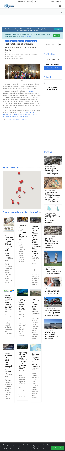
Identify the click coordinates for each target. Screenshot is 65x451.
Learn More (27, 36)
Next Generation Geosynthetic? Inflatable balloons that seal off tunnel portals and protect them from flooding (20, 114)
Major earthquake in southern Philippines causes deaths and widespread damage (52, 313)
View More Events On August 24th (54, 68)
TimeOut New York (21, 119)
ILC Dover (32, 91)
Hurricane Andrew (52, 65)
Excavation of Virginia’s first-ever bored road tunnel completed (36, 360)
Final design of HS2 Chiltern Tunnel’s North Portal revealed (35, 305)
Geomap (29, 1)
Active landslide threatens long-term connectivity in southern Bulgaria (52, 171)
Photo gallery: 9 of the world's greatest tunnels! (22, 303)
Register (56, 35)
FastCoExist (12, 119)
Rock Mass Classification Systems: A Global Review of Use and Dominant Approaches (51, 242)
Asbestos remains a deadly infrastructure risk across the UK (52, 291)
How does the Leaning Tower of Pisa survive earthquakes (53, 271)
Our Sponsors (21, 1)
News (25, 12)
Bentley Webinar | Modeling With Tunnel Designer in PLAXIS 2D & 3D (8, 301)
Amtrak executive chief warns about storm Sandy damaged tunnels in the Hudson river (8, 363)
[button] (16, 192)
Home (20, 12)
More (58, 29)
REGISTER (58, 1)
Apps (35, 1)
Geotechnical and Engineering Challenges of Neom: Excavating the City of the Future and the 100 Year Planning (53, 196)
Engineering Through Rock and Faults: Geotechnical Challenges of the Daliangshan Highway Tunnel (23, 361)
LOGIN (52, 1)
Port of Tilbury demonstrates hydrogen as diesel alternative (51, 335)
